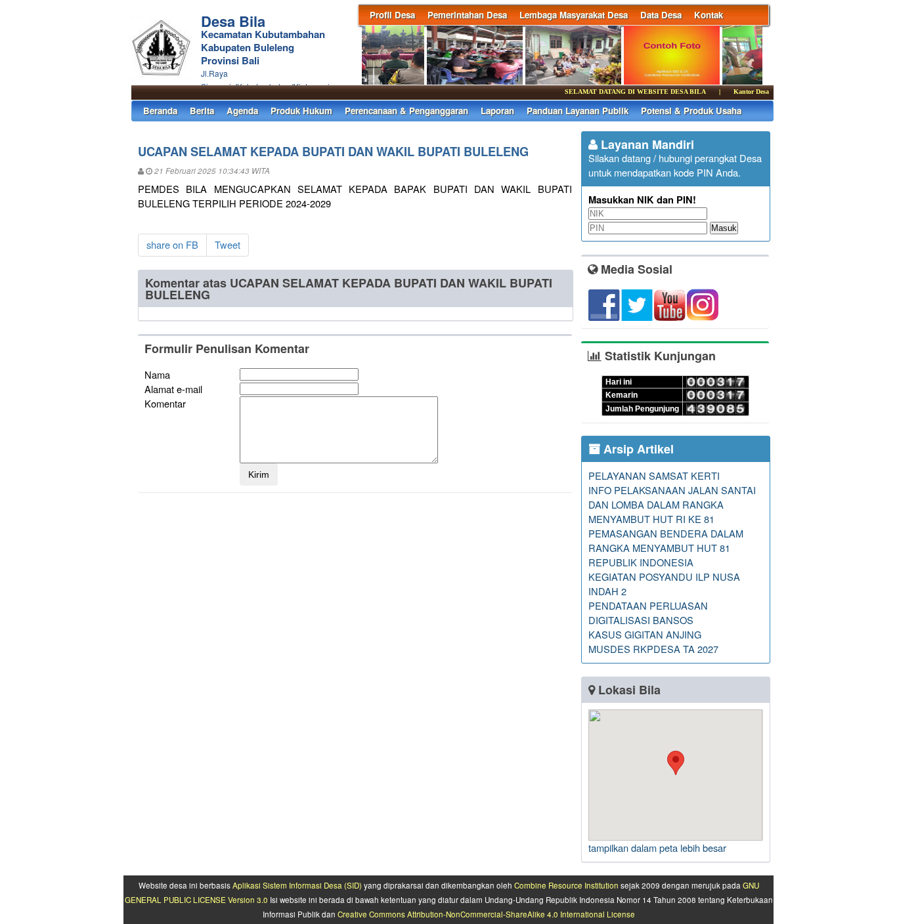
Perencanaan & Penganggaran (406, 110)
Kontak (708, 15)
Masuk (724, 228)
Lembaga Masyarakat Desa (573, 15)
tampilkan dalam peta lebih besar (657, 847)
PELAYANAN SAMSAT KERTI (654, 475)
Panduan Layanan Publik (577, 110)
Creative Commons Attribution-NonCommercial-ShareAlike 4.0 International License (486, 914)
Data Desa (661, 15)
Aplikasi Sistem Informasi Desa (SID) (297, 885)
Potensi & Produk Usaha (691, 110)
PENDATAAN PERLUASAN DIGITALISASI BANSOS (648, 612)
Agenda (242, 110)
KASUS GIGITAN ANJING (644, 634)
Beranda (160, 110)
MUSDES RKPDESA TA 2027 (653, 649)
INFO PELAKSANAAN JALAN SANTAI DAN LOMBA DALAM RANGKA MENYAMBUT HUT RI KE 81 (672, 504)
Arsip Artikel (637, 448)
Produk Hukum (301, 110)
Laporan (497, 110)
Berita (202, 110)
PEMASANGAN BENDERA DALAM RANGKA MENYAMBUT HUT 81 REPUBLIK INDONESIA (665, 547)
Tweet (227, 244)
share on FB (172, 244)
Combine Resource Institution (566, 885)
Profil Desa (392, 15)
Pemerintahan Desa (467, 15)
